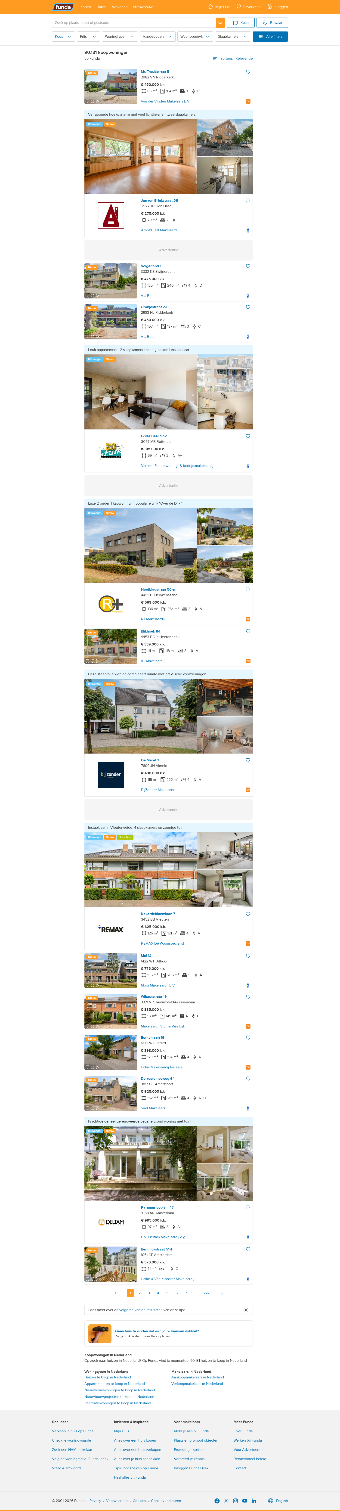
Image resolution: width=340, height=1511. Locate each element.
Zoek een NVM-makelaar (72, 1449)
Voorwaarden (117, 1501)
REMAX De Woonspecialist (162, 943)
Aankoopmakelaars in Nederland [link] (197, 1377)
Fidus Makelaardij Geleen (161, 1067)
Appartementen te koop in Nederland (114, 1383)
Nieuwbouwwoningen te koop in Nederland (119, 1390)
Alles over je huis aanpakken (137, 1459)
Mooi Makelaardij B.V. (158, 985)
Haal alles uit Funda (130, 1477)
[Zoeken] (220, 23)
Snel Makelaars (153, 1108)
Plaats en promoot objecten (196, 1440)
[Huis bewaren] (248, 71)
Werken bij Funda (248, 1440)
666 (206, 1293)
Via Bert (147, 295)
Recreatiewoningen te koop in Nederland (117, 1403)
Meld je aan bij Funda (191, 1431)
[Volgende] (221, 1293)
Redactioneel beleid (250, 1459)
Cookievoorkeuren (166, 1501)
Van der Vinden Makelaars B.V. (165, 101)
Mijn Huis (121, 1431)
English (282, 1501)
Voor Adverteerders (249, 1449)
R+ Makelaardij (153, 619)
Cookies (139, 1501)
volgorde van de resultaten (141, 1310)
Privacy (95, 1501)
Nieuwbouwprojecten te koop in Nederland (119, 1396)
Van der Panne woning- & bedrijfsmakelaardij (177, 465)
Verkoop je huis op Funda (72, 1431)
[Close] (246, 1310)
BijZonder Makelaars (157, 790)
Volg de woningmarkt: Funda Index (80, 1459)
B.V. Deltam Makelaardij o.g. (163, 1237)
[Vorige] (115, 1293)
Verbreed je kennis (189, 1459)
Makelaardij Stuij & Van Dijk (163, 1026)
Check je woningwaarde (71, 1440)
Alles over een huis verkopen (137, 1449)
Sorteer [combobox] (236, 58)
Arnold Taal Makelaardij (160, 230)
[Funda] (63, 7)
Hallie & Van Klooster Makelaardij (167, 1279)
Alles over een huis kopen (135, 1440)
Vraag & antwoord (66, 1468)
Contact (240, 1468)
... (195, 1293)
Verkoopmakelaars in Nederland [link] (197, 1383)
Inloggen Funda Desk (191, 1468)
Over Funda (243, 1431)
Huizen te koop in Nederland (107, 1377)
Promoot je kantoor (189, 1449)
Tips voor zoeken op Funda (136, 1468)
